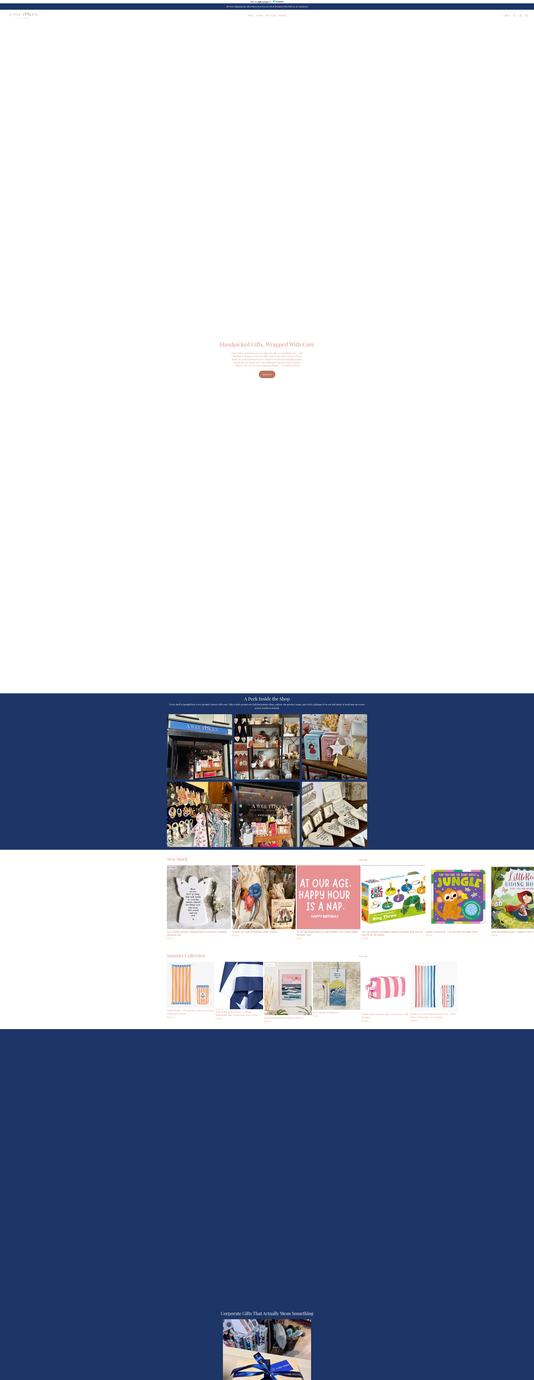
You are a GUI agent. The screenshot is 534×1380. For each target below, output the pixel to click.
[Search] (514, 15)
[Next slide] (364, 902)
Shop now (267, 374)
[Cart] (526, 15)
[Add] (226, 924)
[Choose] (356, 1005)
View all (363, 859)
